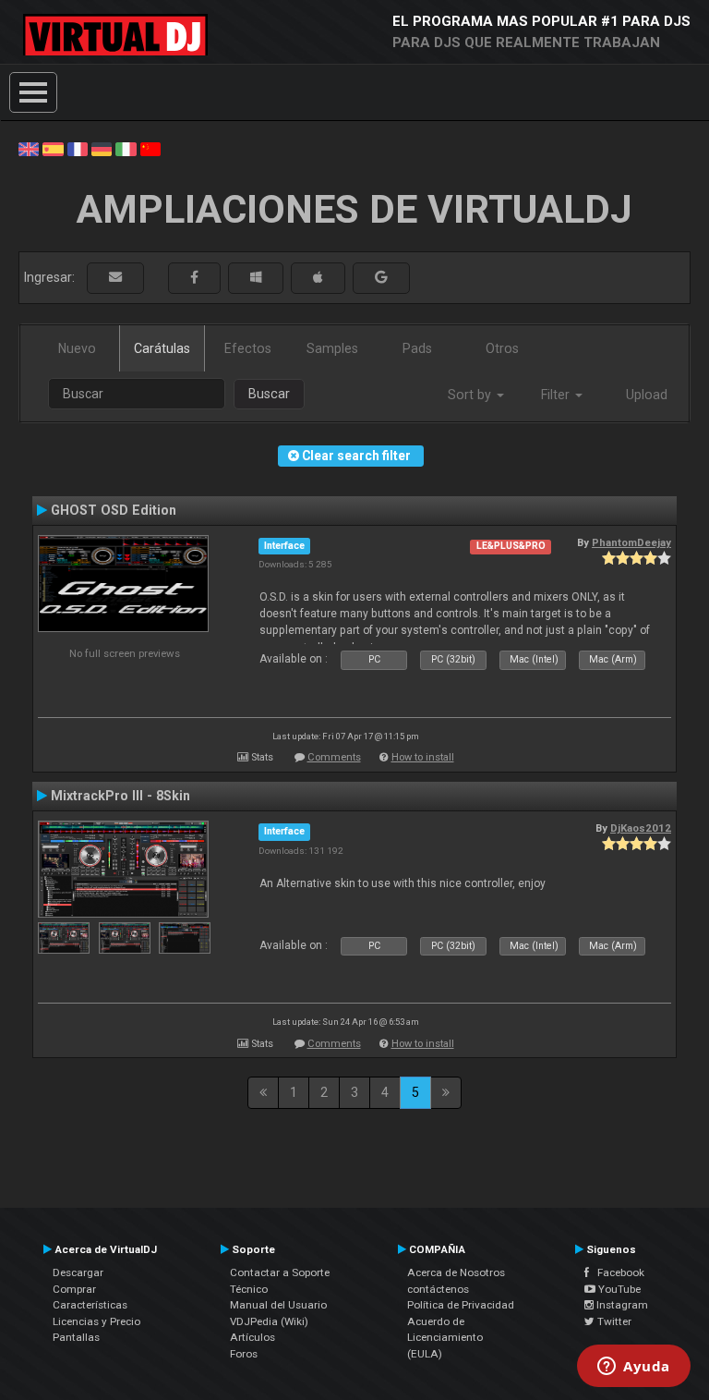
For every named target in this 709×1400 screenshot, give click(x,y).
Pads (417, 348)
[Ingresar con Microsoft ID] (255, 277)
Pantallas (76, 1337)
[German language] (101, 147)
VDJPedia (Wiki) (269, 1321)
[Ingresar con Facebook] (194, 277)
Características (90, 1304)
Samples (332, 348)
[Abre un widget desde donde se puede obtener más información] (634, 1368)
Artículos (252, 1337)
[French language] (77, 147)
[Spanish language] (52, 147)
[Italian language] (125, 147)
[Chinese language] (150, 147)
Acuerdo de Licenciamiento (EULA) (445, 1337)
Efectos (247, 348)
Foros (244, 1353)
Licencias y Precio (96, 1321)
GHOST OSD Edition (113, 510)
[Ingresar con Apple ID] (318, 277)
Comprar (74, 1289)
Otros (502, 348)
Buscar (269, 393)
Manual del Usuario (278, 1304)
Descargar (78, 1272)
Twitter (613, 1321)
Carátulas (162, 348)
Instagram (621, 1304)
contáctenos (438, 1289)
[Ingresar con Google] (381, 277)
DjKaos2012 (640, 828)
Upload (646, 394)
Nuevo (77, 348)
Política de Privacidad (460, 1304)
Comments (334, 757)
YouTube (618, 1289)
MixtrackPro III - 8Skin (120, 795)
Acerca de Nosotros (456, 1272)
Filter (557, 394)
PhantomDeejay (631, 542)
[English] (28, 147)
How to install (422, 757)
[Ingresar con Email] (115, 277)
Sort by (471, 394)
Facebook (616, 1272)
